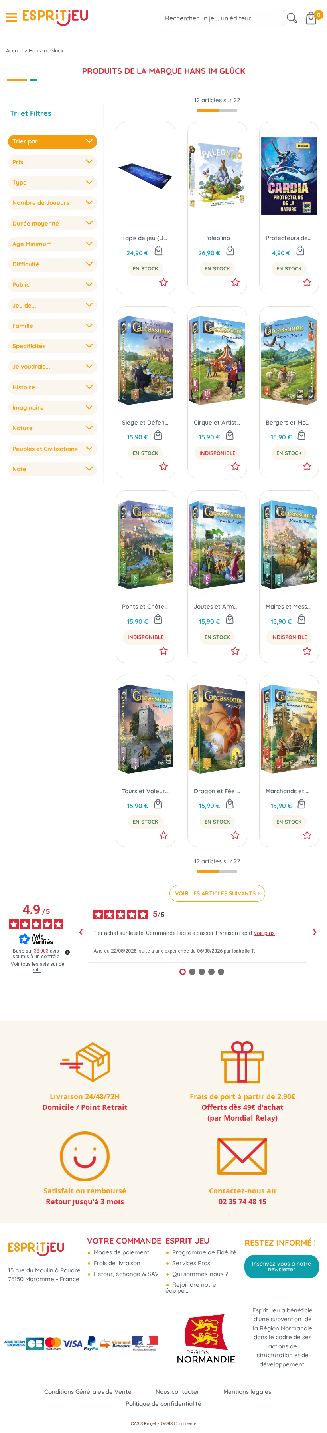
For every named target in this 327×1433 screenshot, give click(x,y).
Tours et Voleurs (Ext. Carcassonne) (145, 791)
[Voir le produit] (230, 436)
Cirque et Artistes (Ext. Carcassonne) (217, 422)
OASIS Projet (143, 1423)
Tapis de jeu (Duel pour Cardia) (145, 238)
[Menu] (11, 17)
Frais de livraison (116, 1263)
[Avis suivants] (314, 932)
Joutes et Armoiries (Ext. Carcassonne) (217, 606)
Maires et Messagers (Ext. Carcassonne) (289, 606)
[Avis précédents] (80, 932)
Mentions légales (247, 1391)
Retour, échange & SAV (125, 1274)
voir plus (264, 933)
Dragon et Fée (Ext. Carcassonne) (217, 791)
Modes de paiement (120, 1252)
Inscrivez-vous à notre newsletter (281, 1266)
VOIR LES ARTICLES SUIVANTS (215, 893)
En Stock (145, 268)
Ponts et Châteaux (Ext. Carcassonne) (145, 606)
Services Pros (190, 1263)
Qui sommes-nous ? (199, 1274)
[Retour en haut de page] (311, 1409)
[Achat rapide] (158, 251)
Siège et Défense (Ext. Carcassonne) (145, 422)
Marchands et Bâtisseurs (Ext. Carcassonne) (289, 791)
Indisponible (217, 453)
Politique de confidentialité (163, 1403)
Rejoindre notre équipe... (190, 1287)
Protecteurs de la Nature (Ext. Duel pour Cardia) (289, 238)
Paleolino (217, 238)
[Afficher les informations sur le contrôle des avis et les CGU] (67, 952)
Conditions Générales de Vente (88, 1391)
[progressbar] (217, 110)
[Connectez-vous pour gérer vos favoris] (163, 282)
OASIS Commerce (178, 1423)
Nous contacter (177, 1391)
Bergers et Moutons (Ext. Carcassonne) (289, 422)
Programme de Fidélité (203, 1252)
